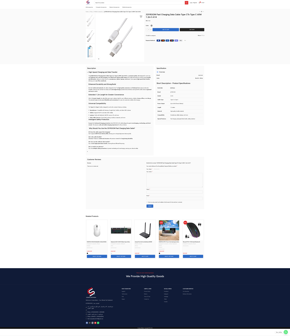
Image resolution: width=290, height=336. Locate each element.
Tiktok (165, 299)
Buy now (192, 29)
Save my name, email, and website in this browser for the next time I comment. (165, 202)
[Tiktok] (92, 323)
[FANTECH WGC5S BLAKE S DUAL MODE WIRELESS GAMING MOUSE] (97, 230)
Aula (123, 296)
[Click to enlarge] (99, 59)
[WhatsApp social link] (204, 35)
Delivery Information (187, 294)
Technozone (124, 294)
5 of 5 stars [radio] (158, 169)
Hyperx (123, 299)
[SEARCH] (186, 2)
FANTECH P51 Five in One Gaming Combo (169, 242)
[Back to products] (201, 12)
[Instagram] (90, 323)
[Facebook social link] (202, 35)
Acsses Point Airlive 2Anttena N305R (143, 242)
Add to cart (165, 29)
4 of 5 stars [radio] (157, 169)
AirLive (136, 245)
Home (87, 11)
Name (148, 189)
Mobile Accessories (98, 11)
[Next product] (203, 12)
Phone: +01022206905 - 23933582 (96, 312)
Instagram (166, 294)
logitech (123, 291)
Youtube (165, 301)
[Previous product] (200, 12)
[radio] (151, 26)
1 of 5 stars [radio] (154, 169)
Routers (140, 243)
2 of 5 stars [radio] (155, 169)
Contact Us (146, 299)
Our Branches (186, 291)
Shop (91, 11)
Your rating (149, 169)
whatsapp (166, 296)
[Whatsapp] (98, 323)
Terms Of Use (147, 296)
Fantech (88, 245)
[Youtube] (95, 323)
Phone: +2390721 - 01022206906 (96, 316)
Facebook (166, 291)
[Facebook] (87, 323)
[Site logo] (88, 2)
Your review (150, 171)
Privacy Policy (147, 291)
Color (147, 25)
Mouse (98, 243)
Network (136, 243)
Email (148, 195)
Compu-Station (141, 328)
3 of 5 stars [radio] (156, 169)
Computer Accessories (91, 243)
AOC (112, 245)
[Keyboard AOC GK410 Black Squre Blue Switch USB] (121, 230)
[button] (145, 256)
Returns (145, 294)
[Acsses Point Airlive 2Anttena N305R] (145, 230)
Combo (170, 243)
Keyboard (123, 243)
